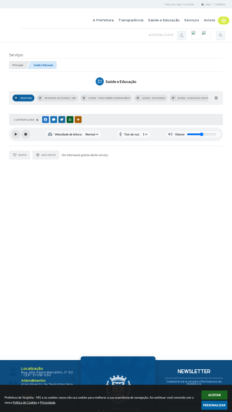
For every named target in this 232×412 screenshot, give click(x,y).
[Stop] (25, 134)
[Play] (15, 134)
